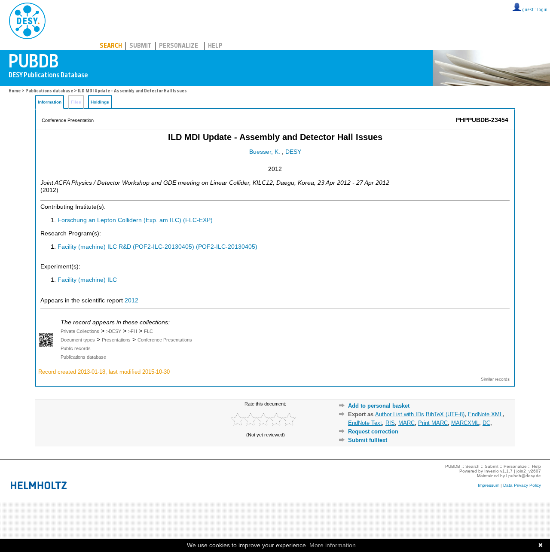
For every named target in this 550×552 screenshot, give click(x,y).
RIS (390, 423)
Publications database (49, 91)
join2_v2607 (528, 471)
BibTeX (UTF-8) (445, 414)
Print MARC (433, 423)
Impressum (488, 485)
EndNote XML (485, 414)
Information (49, 102)
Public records (76, 348)
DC (486, 423)
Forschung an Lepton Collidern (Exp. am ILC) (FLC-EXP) (135, 220)
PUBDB (65, 19)
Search (111, 46)
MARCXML (465, 423)
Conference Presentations (165, 339)
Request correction (373, 431)
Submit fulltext (367, 440)
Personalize (178, 46)
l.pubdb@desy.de (523, 475)
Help (215, 46)
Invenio (491, 471)
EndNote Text (365, 423)
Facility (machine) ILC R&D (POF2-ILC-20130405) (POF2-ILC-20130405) (157, 247)
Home (15, 91)
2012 (131, 300)
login (542, 10)
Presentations (116, 339)
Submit (140, 46)
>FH (132, 331)
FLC (148, 331)
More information (332, 545)
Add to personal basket (378, 406)
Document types (78, 339)
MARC (406, 423)
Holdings (100, 102)
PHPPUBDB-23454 (482, 120)
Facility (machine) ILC (87, 280)
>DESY (113, 331)
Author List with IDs (399, 414)
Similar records (495, 379)
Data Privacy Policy (522, 485)
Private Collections (80, 331)
